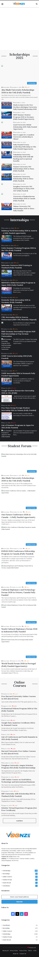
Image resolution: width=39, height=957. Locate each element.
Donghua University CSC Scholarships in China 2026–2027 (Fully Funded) (24, 189)
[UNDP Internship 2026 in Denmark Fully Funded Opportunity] (6, 381)
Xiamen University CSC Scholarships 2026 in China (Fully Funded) (23, 169)
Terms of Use (23, 950)
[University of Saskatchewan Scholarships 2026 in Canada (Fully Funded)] (2, 194)
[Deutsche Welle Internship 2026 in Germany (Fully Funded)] (6, 308)
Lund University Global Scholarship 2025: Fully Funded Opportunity (25, 127)
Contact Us (23, 953)
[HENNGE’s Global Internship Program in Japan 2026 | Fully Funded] (6, 290)
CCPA (34, 950)
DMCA (30, 950)
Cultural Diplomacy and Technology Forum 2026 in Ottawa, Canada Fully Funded (18, 592)
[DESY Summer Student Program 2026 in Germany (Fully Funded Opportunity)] (6, 115)
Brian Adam (6, 87)
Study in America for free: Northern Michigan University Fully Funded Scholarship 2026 (25, 107)
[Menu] (2, 4)
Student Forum (7, 879)
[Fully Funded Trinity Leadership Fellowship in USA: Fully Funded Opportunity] (6, 144)
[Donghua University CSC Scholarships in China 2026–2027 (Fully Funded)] (2, 184)
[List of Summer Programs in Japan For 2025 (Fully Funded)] (6, 434)
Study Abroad (7, 882)
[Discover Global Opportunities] (19, 4)
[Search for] (37, 4)
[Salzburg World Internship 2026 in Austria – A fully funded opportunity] (6, 238)
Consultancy (6, 885)
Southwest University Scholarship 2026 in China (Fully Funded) (23, 179)
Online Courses (7, 876)
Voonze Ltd (32, 947)
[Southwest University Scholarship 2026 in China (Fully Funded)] (6, 176)
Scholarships (6, 870)
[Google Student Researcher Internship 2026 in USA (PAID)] (6, 398)
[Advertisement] (19, 28)
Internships (6, 873)
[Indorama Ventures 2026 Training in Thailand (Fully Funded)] (6, 273)
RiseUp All (6, 950)
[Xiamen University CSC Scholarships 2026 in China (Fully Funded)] (6, 166)
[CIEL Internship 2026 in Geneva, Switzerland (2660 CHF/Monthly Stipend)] (2, 323)
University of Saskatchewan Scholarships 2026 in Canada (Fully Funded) (24, 198)
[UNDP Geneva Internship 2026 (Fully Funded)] (6, 364)
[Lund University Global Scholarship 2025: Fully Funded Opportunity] (2, 122)
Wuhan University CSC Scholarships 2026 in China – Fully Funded (24, 208)
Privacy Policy (14, 950)
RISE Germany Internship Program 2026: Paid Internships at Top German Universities (18, 333)
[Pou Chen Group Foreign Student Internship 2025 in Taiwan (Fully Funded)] (6, 416)
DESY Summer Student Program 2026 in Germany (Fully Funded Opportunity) (23, 117)
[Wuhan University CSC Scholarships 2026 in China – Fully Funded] (6, 206)
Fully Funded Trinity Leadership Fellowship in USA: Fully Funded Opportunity (24, 147)
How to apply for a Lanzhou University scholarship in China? (23, 137)
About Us (15, 953)
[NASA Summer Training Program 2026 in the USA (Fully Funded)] (6, 256)
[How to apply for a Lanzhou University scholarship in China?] (6, 135)
